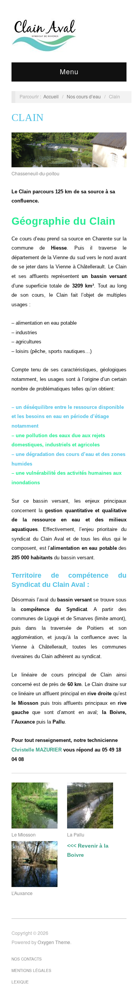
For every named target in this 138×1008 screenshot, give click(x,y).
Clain (28, 117)
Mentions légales (31, 970)
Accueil (51, 96)
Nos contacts (27, 959)
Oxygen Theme (54, 942)
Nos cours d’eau (84, 96)
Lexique (20, 982)
